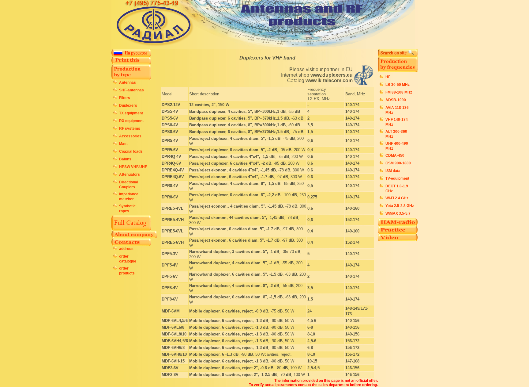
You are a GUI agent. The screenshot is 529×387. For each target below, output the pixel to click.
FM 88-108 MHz (398, 92)
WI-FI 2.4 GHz (396, 198)
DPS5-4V (170, 111)
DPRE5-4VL (172, 208)
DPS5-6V (170, 118)
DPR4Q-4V (171, 156)
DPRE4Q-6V (173, 176)
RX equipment (131, 121)
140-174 (352, 104)
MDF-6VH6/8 (173, 347)
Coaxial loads (131, 151)
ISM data (392, 171)
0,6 (310, 140)
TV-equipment (397, 178)
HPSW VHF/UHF (133, 167)
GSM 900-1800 (398, 163)
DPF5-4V (170, 265)
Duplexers (128, 105)
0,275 (312, 197)
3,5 (310, 125)
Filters (124, 98)
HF (387, 77)
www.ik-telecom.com (329, 80)
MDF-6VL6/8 (173, 327)
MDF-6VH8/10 (174, 354)
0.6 (310, 156)
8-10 (311, 334)
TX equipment (131, 113)
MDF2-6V (170, 368)
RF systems (129, 128)
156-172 (352, 341)
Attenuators (129, 174)
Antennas (127, 82)
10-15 (312, 361)
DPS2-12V (171, 104)
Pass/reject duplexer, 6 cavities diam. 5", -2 (230, 150)
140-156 (352, 320)
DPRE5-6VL (172, 231)
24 (309, 311)
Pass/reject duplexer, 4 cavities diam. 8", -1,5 (232, 183)
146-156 (352, 368)
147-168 (352, 361)
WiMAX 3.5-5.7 (398, 213)
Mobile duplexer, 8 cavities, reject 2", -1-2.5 (230, 374)
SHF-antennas (131, 90)
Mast (123, 144)
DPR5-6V (170, 150)
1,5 (310, 131)
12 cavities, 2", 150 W (209, 104)
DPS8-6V (170, 131)
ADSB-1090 (395, 100)
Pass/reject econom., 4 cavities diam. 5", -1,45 (233, 206)
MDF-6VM (171, 311)
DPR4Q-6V (171, 163)
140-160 (352, 208)
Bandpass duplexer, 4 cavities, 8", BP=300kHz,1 (234, 125)
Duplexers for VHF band (267, 57)
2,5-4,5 (313, 368)
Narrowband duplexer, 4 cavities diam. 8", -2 (231, 285)
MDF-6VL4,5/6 (175, 320)
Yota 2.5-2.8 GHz (399, 206)
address (126, 249)
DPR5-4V (170, 140)
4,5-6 (311, 320)
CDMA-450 (394, 155)
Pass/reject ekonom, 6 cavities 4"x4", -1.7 (228, 176)
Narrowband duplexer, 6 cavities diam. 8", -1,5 (233, 297)
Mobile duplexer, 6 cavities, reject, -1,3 (226, 320)
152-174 (352, 219)
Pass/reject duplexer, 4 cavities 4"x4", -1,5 (229, 156)
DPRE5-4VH (173, 219)
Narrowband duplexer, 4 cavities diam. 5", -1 (231, 263)
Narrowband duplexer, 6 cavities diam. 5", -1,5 (233, 274)
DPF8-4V (170, 287)
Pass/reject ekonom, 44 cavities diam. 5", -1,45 (234, 217)
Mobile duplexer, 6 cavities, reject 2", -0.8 (228, 368)
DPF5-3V (170, 253)
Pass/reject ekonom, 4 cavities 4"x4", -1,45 (230, 170)
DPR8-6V (170, 197)
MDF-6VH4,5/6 (175, 341)
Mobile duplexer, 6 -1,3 (211, 354)
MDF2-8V (170, 374)
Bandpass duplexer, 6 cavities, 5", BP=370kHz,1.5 (236, 118)
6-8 (310, 327)
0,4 (310, 150)
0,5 (310, 185)
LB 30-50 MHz (397, 84)
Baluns (125, 159)
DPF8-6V (170, 299)
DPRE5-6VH (173, 242)
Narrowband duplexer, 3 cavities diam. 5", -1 (231, 251)
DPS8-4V (170, 125)
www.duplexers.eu (331, 75)
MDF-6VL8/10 (174, 334)
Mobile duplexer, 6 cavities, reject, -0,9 (226, 311)
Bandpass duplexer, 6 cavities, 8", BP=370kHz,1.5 (236, 131)
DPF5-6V (170, 276)
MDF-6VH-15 (173, 361)
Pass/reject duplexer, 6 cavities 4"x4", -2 (227, 163)
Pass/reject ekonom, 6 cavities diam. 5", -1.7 (231, 229)
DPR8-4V (170, 185)
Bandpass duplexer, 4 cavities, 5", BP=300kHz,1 (234, 111)
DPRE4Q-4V (173, 170)
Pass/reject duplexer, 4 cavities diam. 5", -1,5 (232, 138)
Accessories (130, 136)
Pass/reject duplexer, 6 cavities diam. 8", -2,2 (232, 195)
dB (283, 111)
